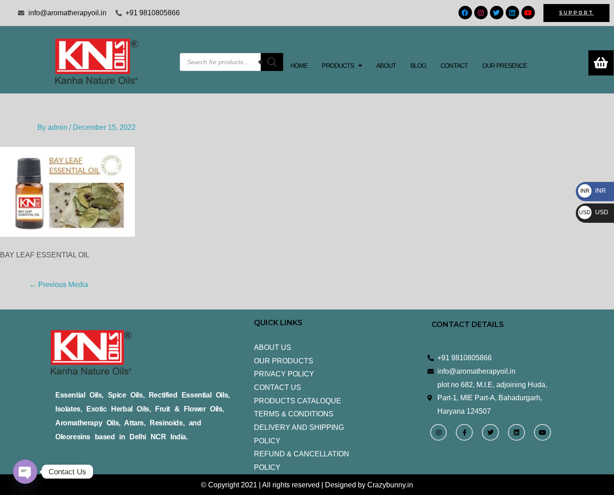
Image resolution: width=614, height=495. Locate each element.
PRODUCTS (338, 65)
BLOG (418, 65)
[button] (342, 65)
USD (593, 212)
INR (593, 190)
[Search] (272, 62)
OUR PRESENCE (504, 65)
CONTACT (454, 65)
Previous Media (58, 284)
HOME (298, 65)
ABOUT (386, 65)
